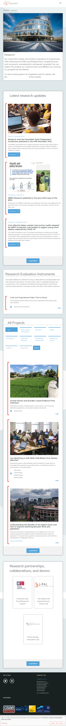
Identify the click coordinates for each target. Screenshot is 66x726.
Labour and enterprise (24, 339)
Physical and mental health (39, 339)
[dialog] (33, 721)
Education (38, 330)
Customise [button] (4, 723)
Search (36, 348)
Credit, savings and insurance (25, 331)
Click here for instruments (22, 307)
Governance (10, 338)
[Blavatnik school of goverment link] (43, 709)
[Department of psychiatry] (22, 709)
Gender (52, 330)
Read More (12, 154)
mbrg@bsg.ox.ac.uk (42, 679)
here (52, 205)
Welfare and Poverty (53, 339)
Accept (61, 723)
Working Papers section (18, 77)
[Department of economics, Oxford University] (32, 709)
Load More (33, 261)
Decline (53, 723)
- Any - (9, 330)
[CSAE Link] (9, 709)
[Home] (10, 3)
